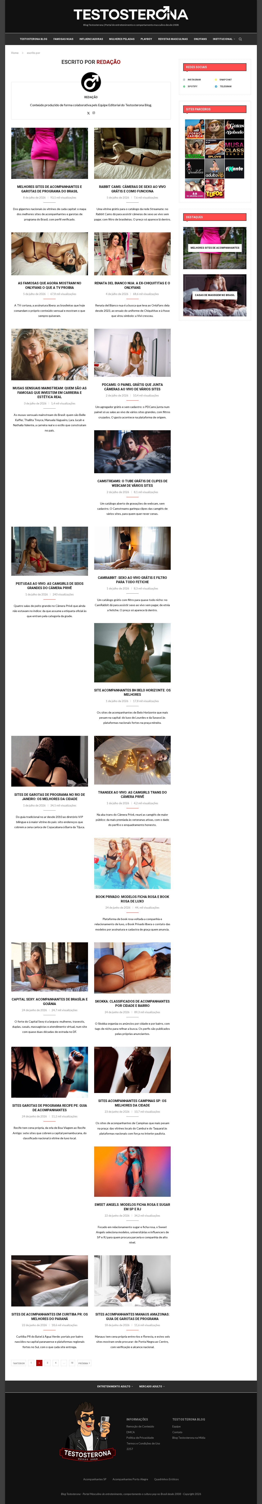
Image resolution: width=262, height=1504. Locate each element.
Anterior (19, 1363)
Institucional (223, 39)
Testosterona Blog (33, 39)
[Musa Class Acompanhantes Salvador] (234, 142)
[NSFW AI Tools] (194, 142)
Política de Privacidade (140, 1437)
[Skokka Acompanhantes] (194, 182)
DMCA (130, 1432)
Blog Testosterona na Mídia (188, 1437)
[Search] (240, 39)
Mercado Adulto (150, 1386)
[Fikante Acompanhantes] (234, 162)
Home (14, 52)
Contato (177, 1432)
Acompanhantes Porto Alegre (130, 1479)
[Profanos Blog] (214, 122)
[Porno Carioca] (194, 122)
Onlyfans (200, 39)
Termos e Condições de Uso (143, 1443)
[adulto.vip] (214, 162)
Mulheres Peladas (121, 39)
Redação (91, 97)
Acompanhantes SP (94, 1479)
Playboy (146, 39)
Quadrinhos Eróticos (166, 1479)
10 (72, 1363)
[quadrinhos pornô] (214, 182)
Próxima (83, 1363)
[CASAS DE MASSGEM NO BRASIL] (214, 295)
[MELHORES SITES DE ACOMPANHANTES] (214, 248)
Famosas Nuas (63, 39)
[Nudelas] (194, 162)
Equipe (176, 1426)
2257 (129, 1449)
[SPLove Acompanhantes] (214, 142)
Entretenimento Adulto (113, 1386)
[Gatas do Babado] (234, 122)
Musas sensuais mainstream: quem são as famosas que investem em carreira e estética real (50, 392)
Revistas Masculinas (173, 39)
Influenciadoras (91, 39)
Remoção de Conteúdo (140, 1426)
